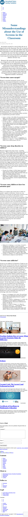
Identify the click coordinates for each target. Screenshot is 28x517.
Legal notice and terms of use (9, 492)
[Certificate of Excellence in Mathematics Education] (10, 403)
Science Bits (5, 475)
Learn (4, 18)
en (3, 7)
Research (5, 14)
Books (4, 19)
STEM (4, 16)
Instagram (5, 485)
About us (5, 13)
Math (4, 464)
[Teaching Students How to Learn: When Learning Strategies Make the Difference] (10, 333)
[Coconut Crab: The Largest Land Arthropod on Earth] (10, 381)
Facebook (5, 483)
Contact (4, 21)
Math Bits (5, 476)
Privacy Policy (6, 493)
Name (1, 440)
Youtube (4, 486)
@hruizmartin (3, 317)
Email (1, 443)
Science (4, 17)
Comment (2, 429)
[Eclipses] (10, 357)
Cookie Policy (6, 495)
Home (4, 12)
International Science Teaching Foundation (12, 473)
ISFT (4, 511)
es (3, 8)
